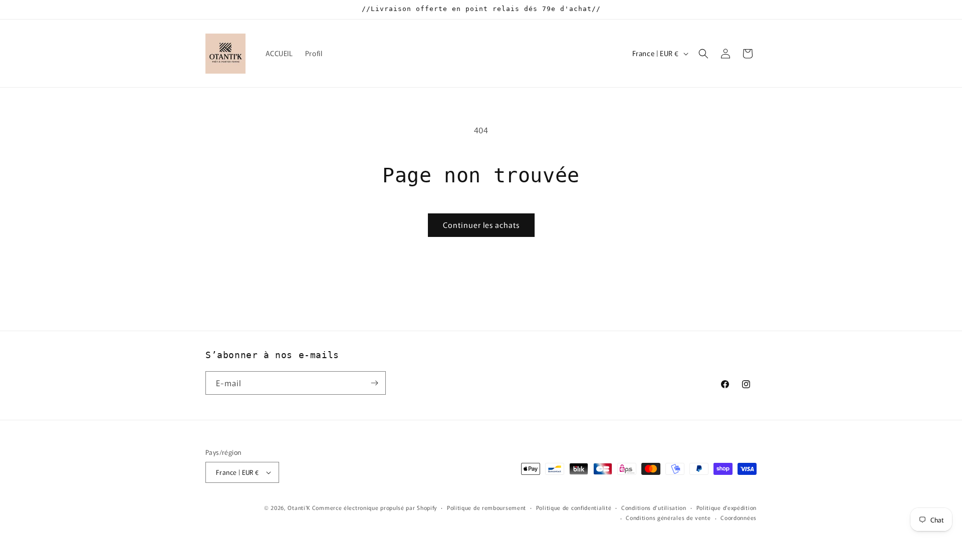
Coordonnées (738, 517)
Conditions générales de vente (668, 517)
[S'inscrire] (374, 383)
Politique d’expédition (726, 507)
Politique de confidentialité (574, 507)
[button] (703, 54)
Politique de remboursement (486, 507)
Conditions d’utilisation (653, 507)
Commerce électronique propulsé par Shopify (374, 507)
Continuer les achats (481, 224)
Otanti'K (299, 507)
